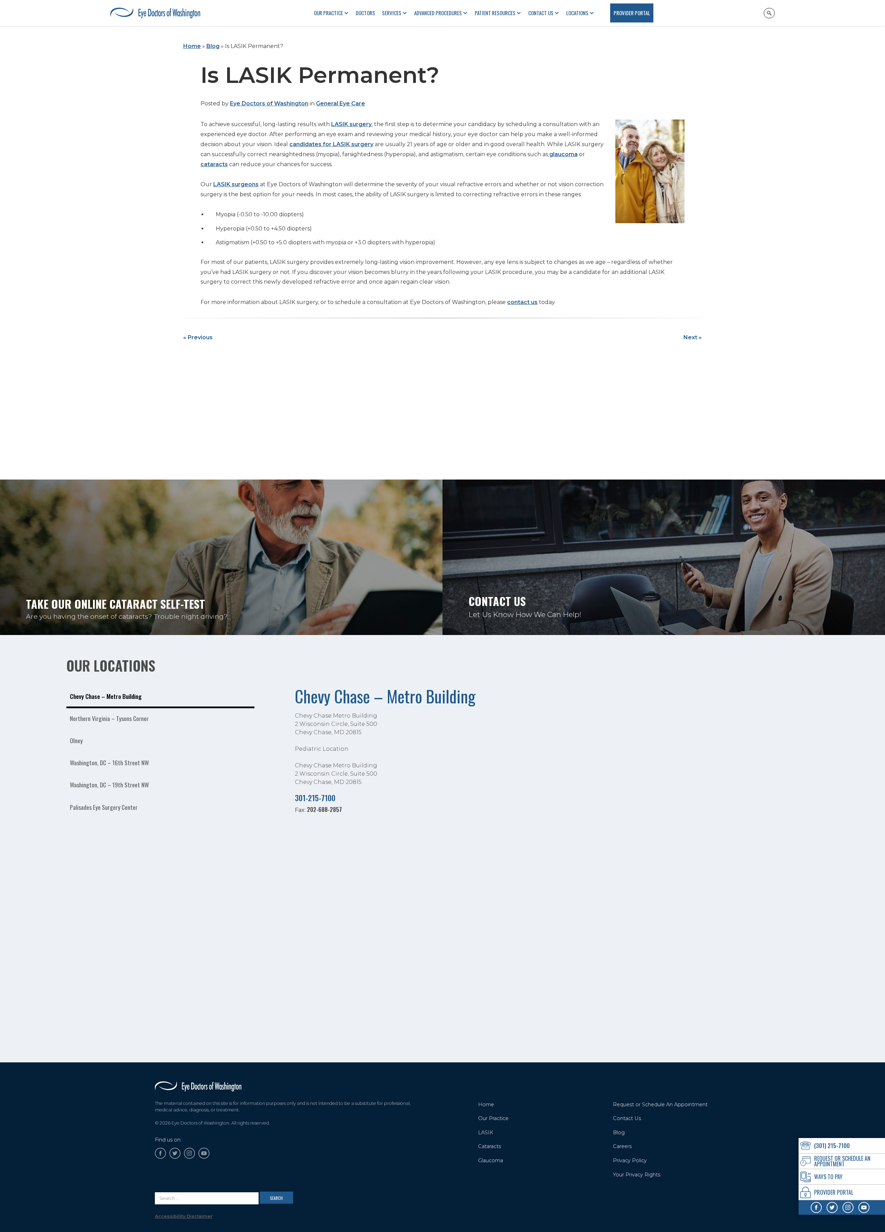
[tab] (160, 697)
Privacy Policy (630, 1160)
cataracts (214, 164)
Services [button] (391, 13)
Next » (692, 337)
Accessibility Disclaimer (184, 1216)
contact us (522, 302)
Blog (213, 46)
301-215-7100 (315, 797)
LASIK (485, 1132)
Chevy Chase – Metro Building (385, 696)
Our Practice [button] (328, 13)
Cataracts (489, 1146)
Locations (577, 13)
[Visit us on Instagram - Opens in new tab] (848, 1207)
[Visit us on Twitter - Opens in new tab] (832, 1207)
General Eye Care (340, 103)
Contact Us (540, 13)
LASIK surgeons (236, 184)
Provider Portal (632, 13)
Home (192, 46)
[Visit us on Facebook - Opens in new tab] (816, 1207)
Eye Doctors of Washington (269, 103)
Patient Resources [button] (495, 13)
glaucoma (563, 154)
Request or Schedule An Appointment (660, 1104)
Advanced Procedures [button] (438, 13)
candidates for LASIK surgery (331, 144)
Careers (622, 1146)
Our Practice (493, 1118)
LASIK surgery (351, 124)
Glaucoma (490, 1160)
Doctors (365, 13)
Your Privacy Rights (636, 1175)
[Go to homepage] (198, 1086)
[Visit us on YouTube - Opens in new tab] (863, 1207)
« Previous (198, 337)
